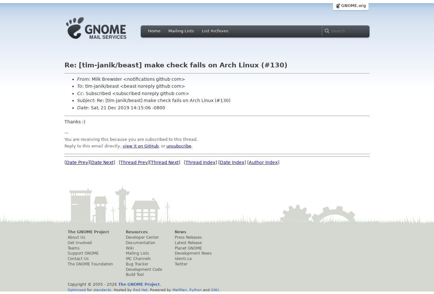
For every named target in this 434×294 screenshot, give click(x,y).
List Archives (215, 31)
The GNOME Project (88, 232)
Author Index (263, 162)
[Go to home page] (106, 41)
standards (102, 290)
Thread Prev (134, 162)
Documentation (140, 243)
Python (195, 290)
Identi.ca (183, 258)
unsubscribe (178, 146)
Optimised (77, 290)
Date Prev (77, 162)
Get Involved (80, 243)
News (180, 232)
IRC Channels (138, 258)
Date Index (232, 162)
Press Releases (188, 237)
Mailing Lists (181, 31)
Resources (137, 232)
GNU (215, 290)
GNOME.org (353, 5)
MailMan (180, 290)
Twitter (181, 264)
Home (154, 31)
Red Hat (140, 290)
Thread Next (165, 162)
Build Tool (135, 274)
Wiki (130, 248)
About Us (76, 237)
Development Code (144, 269)
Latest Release (188, 243)
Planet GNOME (188, 248)
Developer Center (142, 237)
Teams (73, 248)
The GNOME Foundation (90, 264)
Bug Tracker (137, 264)
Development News (193, 253)
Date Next (102, 162)
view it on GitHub (141, 146)
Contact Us (78, 258)
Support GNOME (83, 253)
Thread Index (200, 162)
